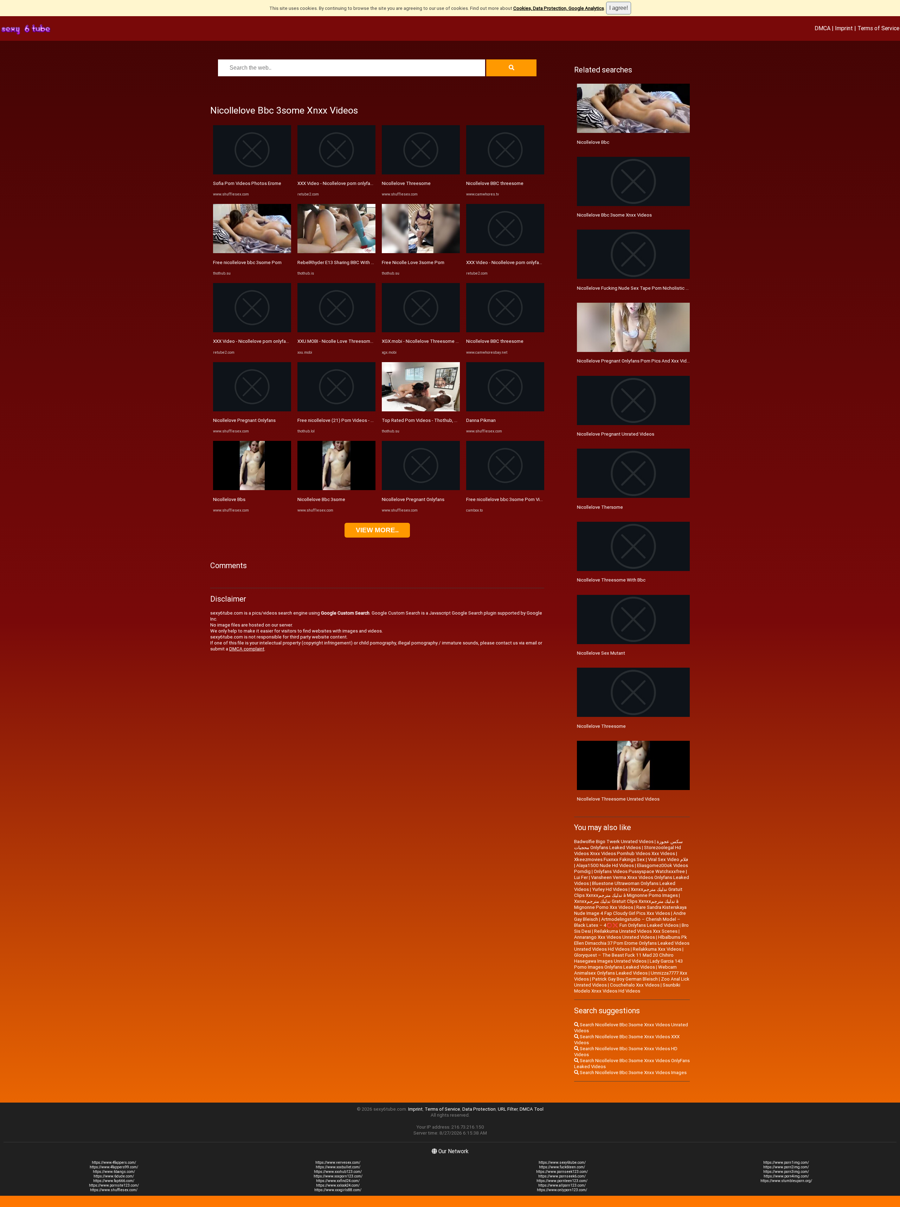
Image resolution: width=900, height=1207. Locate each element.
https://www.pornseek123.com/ (562, 1171)
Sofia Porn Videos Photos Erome (247, 183)
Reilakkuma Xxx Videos (657, 949)
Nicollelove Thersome (600, 507)
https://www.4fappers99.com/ (114, 1167)
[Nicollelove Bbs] (252, 489)
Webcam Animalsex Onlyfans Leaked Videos (625, 970)
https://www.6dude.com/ (114, 1176)
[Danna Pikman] (505, 410)
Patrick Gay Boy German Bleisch (625, 979)
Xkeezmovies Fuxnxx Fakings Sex (609, 859)
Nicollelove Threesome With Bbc (611, 580)
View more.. (377, 530)
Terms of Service (878, 28)
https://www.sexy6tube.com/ (562, 1162)
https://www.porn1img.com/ (786, 1162)
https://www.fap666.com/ (113, 1181)
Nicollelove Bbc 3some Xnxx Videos (614, 215)
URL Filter (508, 1109)
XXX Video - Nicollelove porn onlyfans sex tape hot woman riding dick (285, 341)
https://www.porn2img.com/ (786, 1167)
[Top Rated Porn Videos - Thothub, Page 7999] (421, 410)
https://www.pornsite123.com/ (114, 1185)
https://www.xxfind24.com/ (338, 1181)
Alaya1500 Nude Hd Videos (605, 865)
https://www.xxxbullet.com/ (338, 1167)
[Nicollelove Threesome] (421, 173)
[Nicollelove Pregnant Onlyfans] (252, 410)
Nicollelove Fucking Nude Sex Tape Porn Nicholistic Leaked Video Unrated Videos (662, 288)
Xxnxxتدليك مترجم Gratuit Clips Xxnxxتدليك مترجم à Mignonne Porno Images (628, 892)
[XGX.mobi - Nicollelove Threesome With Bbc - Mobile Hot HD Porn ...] (421, 331)
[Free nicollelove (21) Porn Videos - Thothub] (336, 410)
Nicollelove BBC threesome (494, 183)
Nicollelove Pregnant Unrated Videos (615, 434)
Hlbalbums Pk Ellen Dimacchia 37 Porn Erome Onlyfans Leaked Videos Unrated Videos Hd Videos (631, 943)
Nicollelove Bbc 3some (321, 499)
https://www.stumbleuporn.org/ (786, 1181)
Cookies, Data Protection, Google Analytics (558, 8)
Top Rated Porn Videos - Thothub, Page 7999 (429, 420)
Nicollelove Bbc (593, 142)
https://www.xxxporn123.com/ (338, 1176)
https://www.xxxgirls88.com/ (337, 1190)
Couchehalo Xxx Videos (635, 985)
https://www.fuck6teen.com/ (562, 1167)
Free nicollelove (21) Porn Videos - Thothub (342, 420)
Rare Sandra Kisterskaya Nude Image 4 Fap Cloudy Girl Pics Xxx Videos (630, 910)
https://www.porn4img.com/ (786, 1176)
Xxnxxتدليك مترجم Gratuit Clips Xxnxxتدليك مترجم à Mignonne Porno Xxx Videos (626, 904)
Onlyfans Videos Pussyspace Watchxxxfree (639, 871)
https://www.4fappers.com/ (114, 1162)
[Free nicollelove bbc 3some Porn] (252, 252)
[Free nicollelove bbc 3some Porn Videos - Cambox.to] (505, 489)
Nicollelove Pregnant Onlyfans (244, 420)
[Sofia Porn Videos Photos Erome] (252, 173)
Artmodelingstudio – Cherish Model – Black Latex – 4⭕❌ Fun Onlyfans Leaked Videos (627, 922)
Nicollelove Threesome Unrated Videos (618, 799)
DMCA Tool (532, 1109)
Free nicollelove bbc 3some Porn (247, 262)
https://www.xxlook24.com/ (338, 1185)
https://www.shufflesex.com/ (113, 1190)
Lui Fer (581, 877)
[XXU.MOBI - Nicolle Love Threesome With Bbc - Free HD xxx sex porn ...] (336, 331)
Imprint (844, 28)
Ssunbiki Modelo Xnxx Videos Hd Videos (627, 988)
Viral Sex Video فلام (668, 859)
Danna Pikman (481, 420)
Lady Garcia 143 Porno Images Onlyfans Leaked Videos (628, 964)
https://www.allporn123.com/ (562, 1185)
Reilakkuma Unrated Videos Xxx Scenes (635, 931)
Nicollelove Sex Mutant (601, 653)
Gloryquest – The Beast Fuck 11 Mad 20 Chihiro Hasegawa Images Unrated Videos (624, 958)
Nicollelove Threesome (406, 183)
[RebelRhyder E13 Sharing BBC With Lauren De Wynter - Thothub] (336, 252)
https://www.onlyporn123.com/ (562, 1190)
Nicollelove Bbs (229, 499)
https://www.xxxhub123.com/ (338, 1171)
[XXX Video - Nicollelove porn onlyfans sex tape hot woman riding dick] (252, 331)
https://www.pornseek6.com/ (562, 1176)
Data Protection (479, 1109)
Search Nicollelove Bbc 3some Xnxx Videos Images (633, 1073)
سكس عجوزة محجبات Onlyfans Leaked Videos (628, 844)
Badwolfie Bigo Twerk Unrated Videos (614, 842)
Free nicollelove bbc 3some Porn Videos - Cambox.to (521, 499)
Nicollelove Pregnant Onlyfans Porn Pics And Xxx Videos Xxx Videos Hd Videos (659, 361)
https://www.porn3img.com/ (786, 1171)
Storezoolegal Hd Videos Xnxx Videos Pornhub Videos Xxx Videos (627, 850)
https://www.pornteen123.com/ (561, 1181)
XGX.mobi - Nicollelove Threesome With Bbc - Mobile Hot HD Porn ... (452, 341)
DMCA (822, 28)
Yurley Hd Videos (610, 889)
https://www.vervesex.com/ (337, 1162)
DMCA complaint (246, 649)
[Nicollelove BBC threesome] (505, 173)
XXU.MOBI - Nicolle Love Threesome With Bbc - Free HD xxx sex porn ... (371, 341)
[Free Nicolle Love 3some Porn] (421, 252)
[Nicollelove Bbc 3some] (336, 489)
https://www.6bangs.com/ (114, 1171)
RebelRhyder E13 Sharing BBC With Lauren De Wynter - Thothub (363, 262)
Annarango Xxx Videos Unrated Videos (614, 937)
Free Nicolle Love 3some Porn (413, 262)
